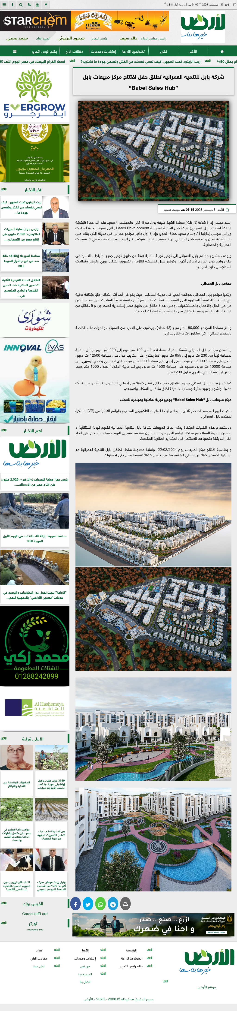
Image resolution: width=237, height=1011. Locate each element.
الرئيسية (131, 950)
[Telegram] (112, 903)
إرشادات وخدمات (103, 51)
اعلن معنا (38, 966)
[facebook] (46, 4)
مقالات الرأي (74, 51)
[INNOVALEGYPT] (34, 380)
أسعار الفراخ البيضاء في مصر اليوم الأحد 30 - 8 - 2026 (85, 61)
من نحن (85, 966)
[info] (12, 4)
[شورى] (34, 320)
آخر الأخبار (33, 189)
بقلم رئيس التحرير (44, 51)
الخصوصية (85, 973)
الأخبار (192, 51)
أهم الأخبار (33, 430)
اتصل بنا (85, 981)
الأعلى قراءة (33, 738)
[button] (6, 21)
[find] (21, 4)
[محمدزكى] (34, 646)
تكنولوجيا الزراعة (133, 51)
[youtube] (37, 4)
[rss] (29, 4)
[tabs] (4, 4)
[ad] (84, 21)
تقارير (163, 51)
